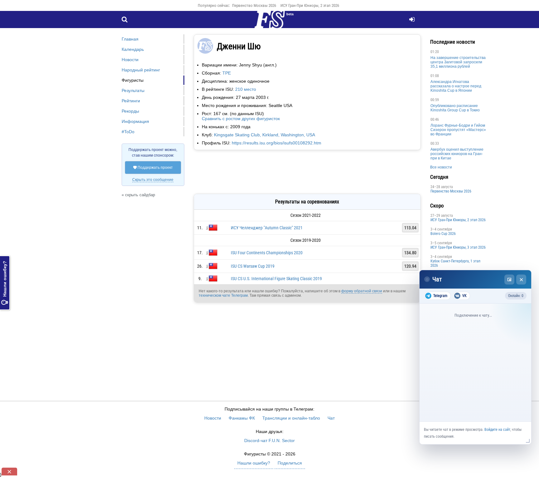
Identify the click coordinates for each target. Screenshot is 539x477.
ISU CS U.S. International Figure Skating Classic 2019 (276, 278)
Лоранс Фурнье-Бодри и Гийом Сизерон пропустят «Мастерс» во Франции (458, 129)
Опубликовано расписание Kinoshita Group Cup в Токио (455, 108)
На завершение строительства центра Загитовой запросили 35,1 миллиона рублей (458, 62)
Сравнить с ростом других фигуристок (241, 118)
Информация (135, 121)
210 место (245, 89)
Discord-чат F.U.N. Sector (269, 440)
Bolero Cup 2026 (443, 233)
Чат (331, 418)
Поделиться (290, 462)
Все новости (441, 167)
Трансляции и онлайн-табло (291, 418)
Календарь (133, 49)
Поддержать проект (153, 167)
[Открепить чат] (509, 280)
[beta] (269, 23)
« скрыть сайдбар (138, 194)
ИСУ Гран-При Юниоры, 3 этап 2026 (458, 247)
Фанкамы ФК (242, 418)
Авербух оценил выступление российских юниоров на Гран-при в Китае (456, 153)
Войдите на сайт (497, 429)
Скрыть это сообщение (152, 180)
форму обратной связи (361, 291)
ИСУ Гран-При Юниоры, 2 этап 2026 (309, 5)
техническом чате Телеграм (223, 295)
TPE (226, 73)
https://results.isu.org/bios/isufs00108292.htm (276, 142)
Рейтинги (131, 100)
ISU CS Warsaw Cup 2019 (252, 266)
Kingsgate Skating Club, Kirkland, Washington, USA (264, 134)
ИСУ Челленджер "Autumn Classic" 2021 (267, 227)
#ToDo (128, 131)
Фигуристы (132, 80)
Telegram (440, 296)
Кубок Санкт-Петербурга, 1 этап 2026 (455, 263)
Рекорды (130, 111)
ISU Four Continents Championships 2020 (267, 252)
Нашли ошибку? (5, 283)
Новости (130, 59)
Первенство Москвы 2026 (254, 5)
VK (464, 296)
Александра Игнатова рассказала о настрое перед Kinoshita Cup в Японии (455, 86)
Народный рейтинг (141, 69)
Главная (130, 39)
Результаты (133, 90)
